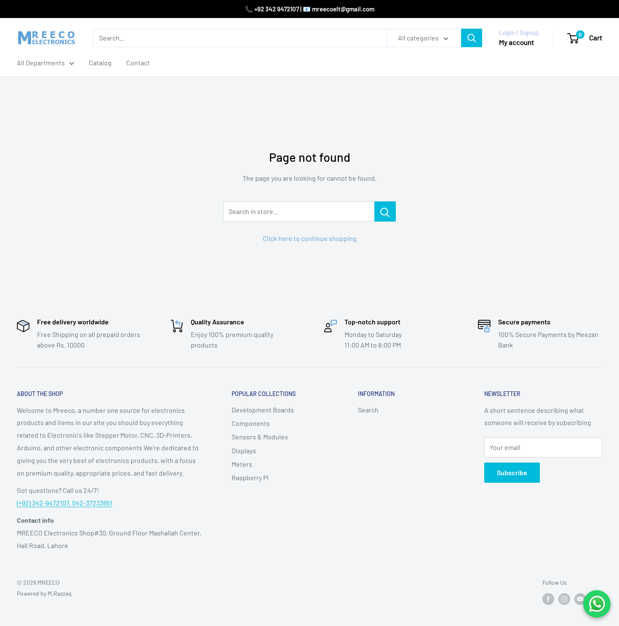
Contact (138, 63)
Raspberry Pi (250, 478)
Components (251, 423)
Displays (244, 451)
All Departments (41, 63)
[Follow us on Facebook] (548, 599)
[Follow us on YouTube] (580, 599)
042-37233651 (92, 503)
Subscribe (512, 472)
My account (516, 42)
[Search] (471, 38)
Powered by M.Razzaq (44, 593)
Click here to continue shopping (310, 238)
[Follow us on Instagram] (564, 599)
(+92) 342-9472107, (44, 503)
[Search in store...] (385, 211)
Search (368, 410)
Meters (242, 464)
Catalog (100, 63)
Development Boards (263, 410)
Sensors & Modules (260, 437)
